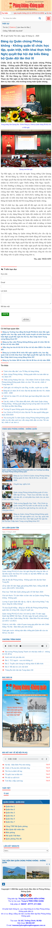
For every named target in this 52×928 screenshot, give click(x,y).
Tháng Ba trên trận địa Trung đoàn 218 (19, 670)
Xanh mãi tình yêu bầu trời (15, 657)
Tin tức (5, 27)
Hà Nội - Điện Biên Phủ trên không (17, 765)
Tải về (48, 764)
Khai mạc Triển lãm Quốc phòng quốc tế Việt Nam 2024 (22, 592)
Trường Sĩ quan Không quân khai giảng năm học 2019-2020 (25, 409)
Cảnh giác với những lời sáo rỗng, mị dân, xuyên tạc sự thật (25, 388)
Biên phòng (10, 832)
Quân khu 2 (10, 809)
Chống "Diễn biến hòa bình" (13, 31)
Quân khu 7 (10, 822)
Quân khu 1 (10, 806)
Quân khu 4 (10, 816)
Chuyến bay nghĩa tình (22, 484)
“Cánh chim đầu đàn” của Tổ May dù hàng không (21, 371)
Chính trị (12, 27)
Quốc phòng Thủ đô (14, 839)
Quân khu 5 (10, 819)
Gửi (27, 319)
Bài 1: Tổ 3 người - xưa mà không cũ (18, 660)
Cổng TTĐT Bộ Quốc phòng (17, 826)
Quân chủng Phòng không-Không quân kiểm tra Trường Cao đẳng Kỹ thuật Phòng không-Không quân (25, 470)
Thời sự (5, 24)
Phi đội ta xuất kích (12, 778)
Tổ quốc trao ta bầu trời (13, 774)
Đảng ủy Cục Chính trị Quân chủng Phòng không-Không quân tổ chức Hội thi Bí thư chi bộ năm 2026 (32, 478)
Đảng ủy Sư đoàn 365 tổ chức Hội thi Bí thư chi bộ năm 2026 (26, 360)
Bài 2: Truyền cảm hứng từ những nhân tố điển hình (24, 664)
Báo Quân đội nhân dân (15, 829)
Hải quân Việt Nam (13, 836)
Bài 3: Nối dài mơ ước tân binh (16, 667)
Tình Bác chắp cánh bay (14, 781)
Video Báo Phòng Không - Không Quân (19, 429)
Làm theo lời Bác (23, 27)
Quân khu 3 (10, 813)
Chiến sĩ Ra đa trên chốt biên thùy (17, 768)
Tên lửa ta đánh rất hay (13, 771)
